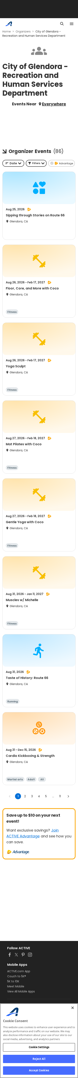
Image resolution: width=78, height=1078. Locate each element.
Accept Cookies (39, 1070)
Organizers (23, 31)
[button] (36, 163)
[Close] (72, 1007)
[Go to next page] (68, 796)
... (53, 796)
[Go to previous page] (10, 796)
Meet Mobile (15, 986)
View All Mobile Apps (21, 991)
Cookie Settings (39, 1047)
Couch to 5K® (16, 976)
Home (6, 31)
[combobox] (13, 163)
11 (60, 796)
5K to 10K (13, 981)
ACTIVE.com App (18, 971)
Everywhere (54, 104)
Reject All (39, 1059)
